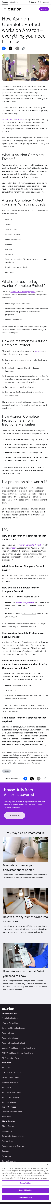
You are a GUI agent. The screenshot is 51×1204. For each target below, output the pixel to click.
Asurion (5, 2)
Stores (33, 2)
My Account (44, 2)
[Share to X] (10, 48)
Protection (6, 771)
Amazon (12, 548)
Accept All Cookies (25, 1197)
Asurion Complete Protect (30, 545)
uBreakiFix (14, 2)
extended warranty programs (23, 291)
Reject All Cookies (25, 1190)
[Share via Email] (17, 48)
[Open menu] (5, 9)
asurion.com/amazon (25, 602)
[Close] (47, 1165)
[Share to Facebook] (4, 48)
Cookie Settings (25, 1183)
